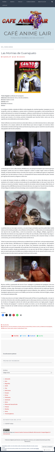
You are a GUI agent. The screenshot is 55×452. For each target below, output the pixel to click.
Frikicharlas (7, 397)
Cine (3, 324)
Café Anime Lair (27, 33)
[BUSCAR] (52, 2)
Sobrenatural (21, 328)
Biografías (7, 383)
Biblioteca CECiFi (42, 1)
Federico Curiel (35, 326)
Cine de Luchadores (12, 326)
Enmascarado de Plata (27, 326)
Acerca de (5, 5)
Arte (6, 381)
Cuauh (14, 56)
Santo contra (10, 328)
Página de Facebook (11, 360)
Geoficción (7, 399)
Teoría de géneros (30, 1)
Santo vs (15, 328)
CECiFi (6, 386)
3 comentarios (21, 56)
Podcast (20, 1)
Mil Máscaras (4, 328)
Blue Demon (5, 326)
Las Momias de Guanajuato (18, 53)
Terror (25, 328)
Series (6, 411)
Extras (6, 395)
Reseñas (4, 1)
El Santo (19, 326)
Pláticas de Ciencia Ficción (11, 404)
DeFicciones (8, 390)
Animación (7, 379)
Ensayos (12, 1)
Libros (6, 402)
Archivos (5, 370)
